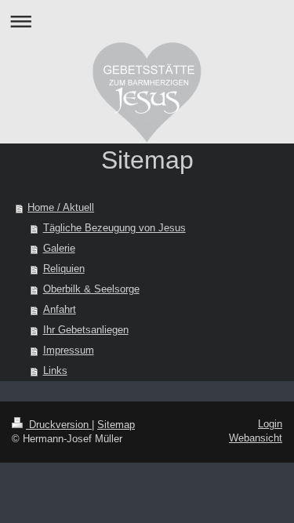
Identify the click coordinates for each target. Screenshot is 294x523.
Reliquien (64, 268)
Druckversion (59, 424)
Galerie (59, 248)
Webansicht (255, 438)
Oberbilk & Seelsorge (91, 289)
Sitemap (116, 424)
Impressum (68, 350)
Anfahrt (59, 309)
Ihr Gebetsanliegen (86, 330)
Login (270, 424)
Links (55, 370)
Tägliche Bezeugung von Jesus (114, 228)
